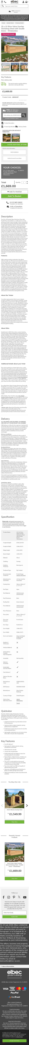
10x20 (18, 703)
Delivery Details (22, 126)
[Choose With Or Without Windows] (6, 138)
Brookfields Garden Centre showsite (12, 396)
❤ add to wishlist (14, 192)
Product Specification (9, 126)
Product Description (9, 123)
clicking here (19, 1036)
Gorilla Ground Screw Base (14, 158)
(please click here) (21, 575)
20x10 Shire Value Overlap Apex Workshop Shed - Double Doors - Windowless (14, 865)
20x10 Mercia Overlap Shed (14, 809)
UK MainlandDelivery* (13, 11)
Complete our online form (16, 207)
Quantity (18, 182)
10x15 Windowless (20, 700)
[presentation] (2, 805)
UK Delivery (12, 110)
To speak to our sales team (16, 203)
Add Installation (15, 152)
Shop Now (14, 822)
